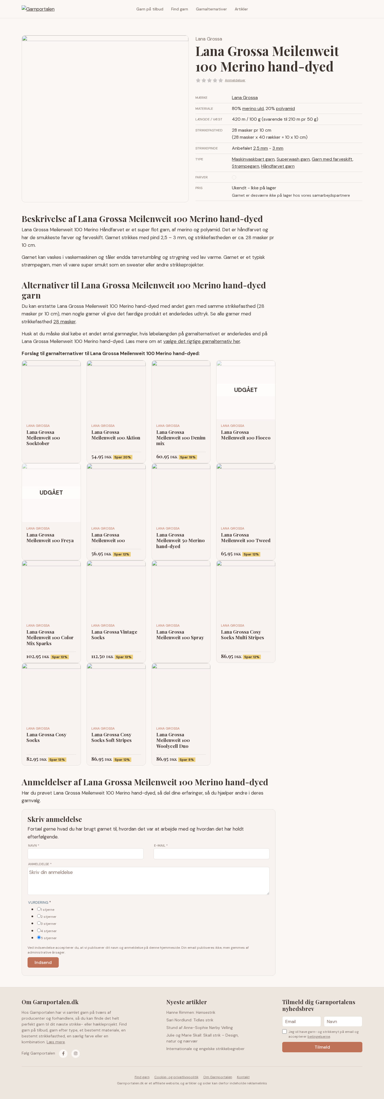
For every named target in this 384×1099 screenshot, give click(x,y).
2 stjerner (49, 916)
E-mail (161, 845)
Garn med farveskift (332, 159)
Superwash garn (293, 159)
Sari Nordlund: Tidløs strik (189, 1019)
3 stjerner (49, 923)
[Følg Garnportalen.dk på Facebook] (63, 1053)
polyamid (285, 108)
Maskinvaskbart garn (253, 159)
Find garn (179, 9)
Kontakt (243, 1077)
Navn (33, 845)
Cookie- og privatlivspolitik (176, 1077)
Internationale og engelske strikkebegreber (205, 1048)
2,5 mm (260, 148)
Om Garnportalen (217, 1077)
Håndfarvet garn (278, 166)
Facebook (349, 9)
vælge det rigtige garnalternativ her (201, 341)
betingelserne (319, 1036)
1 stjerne (47, 909)
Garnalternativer (211, 9)
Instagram (358, 9)
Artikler (241, 9)
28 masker (64, 322)
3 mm (277, 148)
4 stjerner (49, 931)
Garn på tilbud (149, 9)
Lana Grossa (208, 39)
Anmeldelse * (40, 864)
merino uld (253, 108)
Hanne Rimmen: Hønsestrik (190, 1012)
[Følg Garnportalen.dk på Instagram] (75, 1053)
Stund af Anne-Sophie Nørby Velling (199, 1027)
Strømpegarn (245, 166)
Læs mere (56, 1041)
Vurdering (39, 902)
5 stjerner (49, 938)
